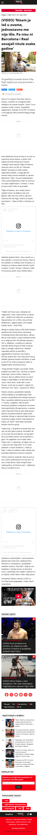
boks (6, 801)
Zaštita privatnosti (21, 822)
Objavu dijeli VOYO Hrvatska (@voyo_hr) (18, 251)
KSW (28, 808)
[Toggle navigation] (2, 2)
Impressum (9, 819)
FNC (20, 808)
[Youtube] (32, 814)
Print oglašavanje (22, 824)
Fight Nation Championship (15, 804)
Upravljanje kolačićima (18, 828)
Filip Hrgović (9, 808)
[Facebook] (28, 814)
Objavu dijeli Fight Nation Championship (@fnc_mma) (19, 552)
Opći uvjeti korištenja (20, 819)
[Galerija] (18, 62)
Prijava (18, 787)
